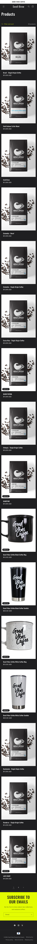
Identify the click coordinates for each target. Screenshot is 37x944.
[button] (4, 7)
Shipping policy (29, 939)
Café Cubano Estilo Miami (11, 126)
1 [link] (13, 887)
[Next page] (23, 887)
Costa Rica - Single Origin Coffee (13, 340)
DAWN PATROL (7, 394)
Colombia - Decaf (8, 233)
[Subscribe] (31, 914)
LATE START (6, 876)
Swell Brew (11, 937)
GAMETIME (6, 501)
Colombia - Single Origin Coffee (13, 287)
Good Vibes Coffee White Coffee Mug (15, 662)
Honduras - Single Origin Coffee (13, 822)
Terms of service (19, 939)
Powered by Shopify (19, 937)
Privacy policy (9, 939)
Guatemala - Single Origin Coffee (13, 769)
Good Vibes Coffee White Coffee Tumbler (16, 715)
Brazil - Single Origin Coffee (12, 73)
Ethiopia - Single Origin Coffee (13, 448)
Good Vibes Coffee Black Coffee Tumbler (16, 608)
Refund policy (29, 937)
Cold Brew (6, 180)
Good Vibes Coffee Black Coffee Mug (14, 555)
